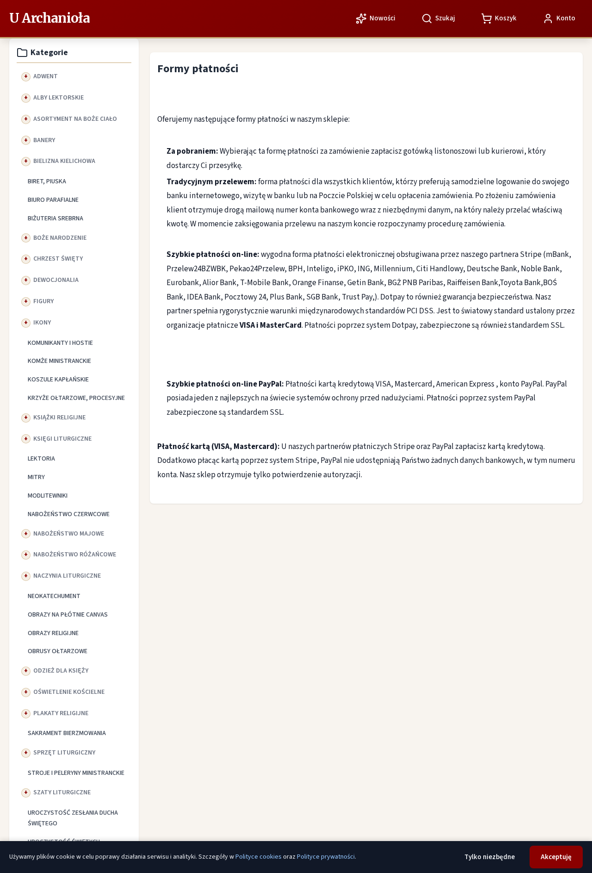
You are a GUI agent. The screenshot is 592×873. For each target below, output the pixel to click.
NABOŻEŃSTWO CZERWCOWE (69, 514)
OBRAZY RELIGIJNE (53, 633)
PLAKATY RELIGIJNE (60, 713)
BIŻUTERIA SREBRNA (55, 218)
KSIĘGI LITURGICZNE (62, 438)
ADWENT (45, 76)
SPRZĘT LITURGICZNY (64, 752)
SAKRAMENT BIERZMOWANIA (67, 733)
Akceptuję (556, 857)
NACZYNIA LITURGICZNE (67, 575)
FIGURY (43, 301)
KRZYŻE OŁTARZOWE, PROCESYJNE (76, 398)
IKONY (42, 322)
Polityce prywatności (326, 856)
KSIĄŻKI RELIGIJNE (59, 417)
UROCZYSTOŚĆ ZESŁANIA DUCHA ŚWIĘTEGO (73, 818)
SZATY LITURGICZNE (62, 792)
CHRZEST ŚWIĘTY (58, 258)
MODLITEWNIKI (48, 495)
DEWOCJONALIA (56, 280)
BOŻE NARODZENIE (59, 238)
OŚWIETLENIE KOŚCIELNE (69, 692)
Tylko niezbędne (489, 857)
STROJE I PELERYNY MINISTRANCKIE (76, 773)
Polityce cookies (258, 856)
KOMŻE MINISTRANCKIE (59, 361)
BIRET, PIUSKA (47, 181)
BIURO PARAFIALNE (53, 200)
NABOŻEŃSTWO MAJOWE (68, 533)
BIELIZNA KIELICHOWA (64, 161)
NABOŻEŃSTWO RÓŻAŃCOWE (74, 554)
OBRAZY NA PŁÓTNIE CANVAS (68, 614)
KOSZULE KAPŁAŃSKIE (58, 379)
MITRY (36, 477)
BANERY (44, 140)
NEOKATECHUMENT (54, 596)
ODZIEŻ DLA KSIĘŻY (60, 670)
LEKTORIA (41, 458)
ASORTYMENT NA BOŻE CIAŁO (75, 119)
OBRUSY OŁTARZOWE (57, 651)
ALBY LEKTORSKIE (58, 97)
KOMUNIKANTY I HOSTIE (60, 343)
